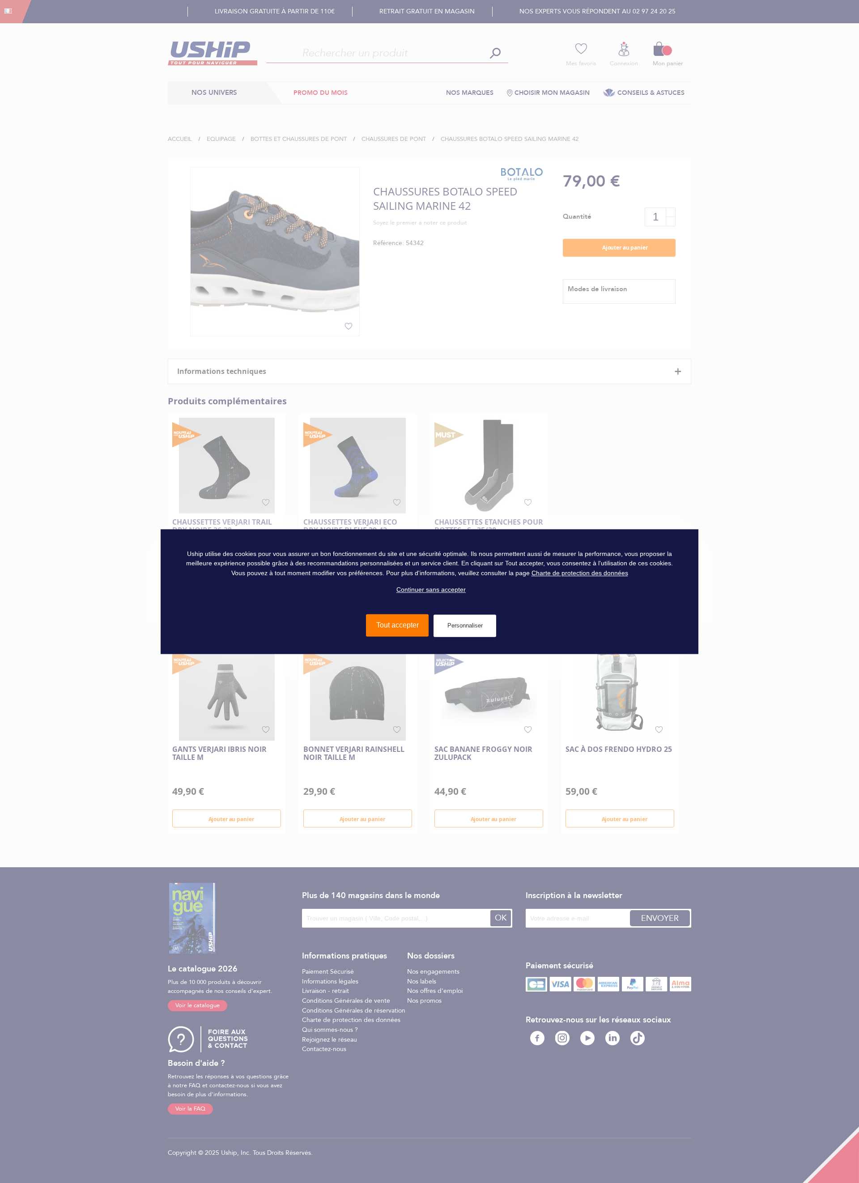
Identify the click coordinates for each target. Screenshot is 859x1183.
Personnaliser (465, 625)
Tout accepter (397, 625)
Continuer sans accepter (431, 589)
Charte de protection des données (580, 573)
